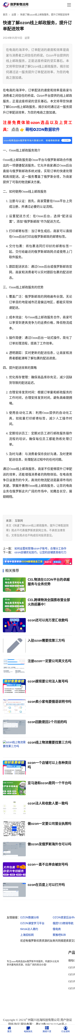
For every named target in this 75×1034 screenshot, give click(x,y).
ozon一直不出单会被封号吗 (48, 864)
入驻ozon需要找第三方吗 (46, 640)
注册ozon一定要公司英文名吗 (49, 661)
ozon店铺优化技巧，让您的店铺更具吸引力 (40, 552)
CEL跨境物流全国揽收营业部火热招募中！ (49, 602)
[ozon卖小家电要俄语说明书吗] (14, 706)
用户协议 (66, 1019)
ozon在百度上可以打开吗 (46, 885)
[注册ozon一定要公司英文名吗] (14, 666)
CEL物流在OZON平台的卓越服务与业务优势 (49, 582)
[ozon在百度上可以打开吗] (14, 890)
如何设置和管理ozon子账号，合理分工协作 (40, 548)
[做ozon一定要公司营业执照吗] (14, 828)
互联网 (19, 520)
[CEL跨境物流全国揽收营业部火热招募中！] (14, 605)
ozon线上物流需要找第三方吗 (49, 742)
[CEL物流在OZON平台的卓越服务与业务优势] (14, 584)
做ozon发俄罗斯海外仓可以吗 (49, 844)
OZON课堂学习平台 (32, 923)
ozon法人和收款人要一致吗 (48, 803)
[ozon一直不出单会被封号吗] (14, 869)
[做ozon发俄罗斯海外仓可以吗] (14, 849)
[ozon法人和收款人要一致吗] (14, 808)
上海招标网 (27, 934)
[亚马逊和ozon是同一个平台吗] (14, 788)
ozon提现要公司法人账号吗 (48, 681)
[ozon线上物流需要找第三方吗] (14, 747)
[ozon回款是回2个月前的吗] (14, 727)
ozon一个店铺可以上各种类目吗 (49, 765)
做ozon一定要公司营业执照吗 (49, 824)
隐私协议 (14, 1024)
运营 (27, 37)
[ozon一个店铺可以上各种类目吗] (14, 768)
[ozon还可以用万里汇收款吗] (14, 625)
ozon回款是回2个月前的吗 (47, 722)
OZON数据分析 (29, 917)
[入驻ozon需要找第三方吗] (14, 645)
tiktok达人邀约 (29, 929)
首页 (5, 14)
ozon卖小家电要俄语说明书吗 (49, 702)
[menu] (69, 4)
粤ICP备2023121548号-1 (51, 1024)
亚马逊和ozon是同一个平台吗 (49, 783)
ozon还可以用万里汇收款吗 (48, 620)
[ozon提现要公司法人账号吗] (14, 686)
